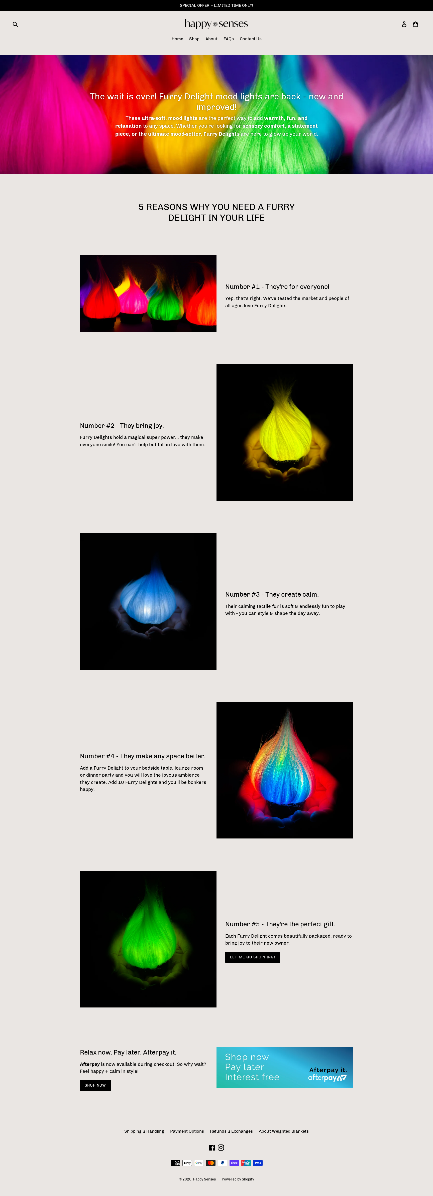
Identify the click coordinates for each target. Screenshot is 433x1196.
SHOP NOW (95, 1085)
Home (177, 38)
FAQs (229, 38)
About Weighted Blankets (284, 1131)
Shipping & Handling (144, 1131)
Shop (194, 38)
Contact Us (251, 38)
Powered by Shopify (238, 1179)
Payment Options (187, 1131)
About (211, 38)
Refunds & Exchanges (231, 1131)
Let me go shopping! (252, 957)
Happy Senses (204, 1179)
